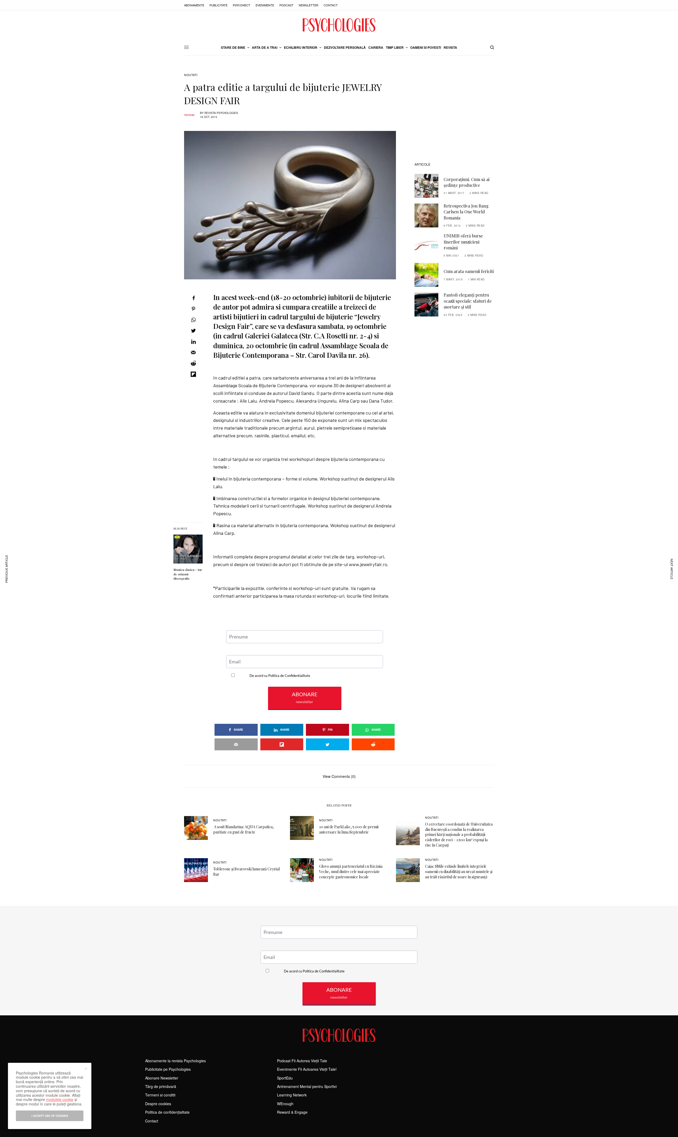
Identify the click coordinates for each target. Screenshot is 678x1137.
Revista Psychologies (221, 113)
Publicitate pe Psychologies (168, 1069)
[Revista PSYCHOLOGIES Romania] (339, 25)
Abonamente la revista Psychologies (175, 1060)
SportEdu (285, 1078)
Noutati (191, 74)
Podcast (286, 5)
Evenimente (265, 5)
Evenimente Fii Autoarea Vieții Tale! (307, 1069)
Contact (331, 5)
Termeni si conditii (160, 1095)
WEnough (285, 1103)
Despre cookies (158, 1103)
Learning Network (292, 1095)
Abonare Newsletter (161, 1078)
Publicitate (218, 5)
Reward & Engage (292, 1112)
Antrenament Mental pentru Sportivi (307, 1086)
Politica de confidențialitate (167, 1112)
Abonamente (194, 5)
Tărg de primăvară (160, 1086)
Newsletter (308, 5)
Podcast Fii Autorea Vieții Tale (302, 1060)
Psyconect (241, 5)
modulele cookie (59, 1099)
